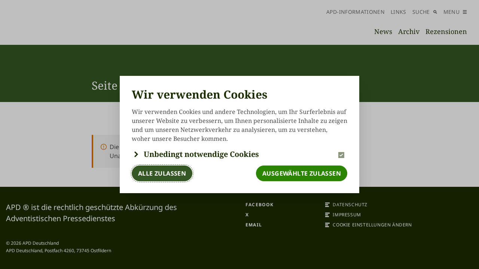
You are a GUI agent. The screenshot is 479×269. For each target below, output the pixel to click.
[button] (239, 154)
